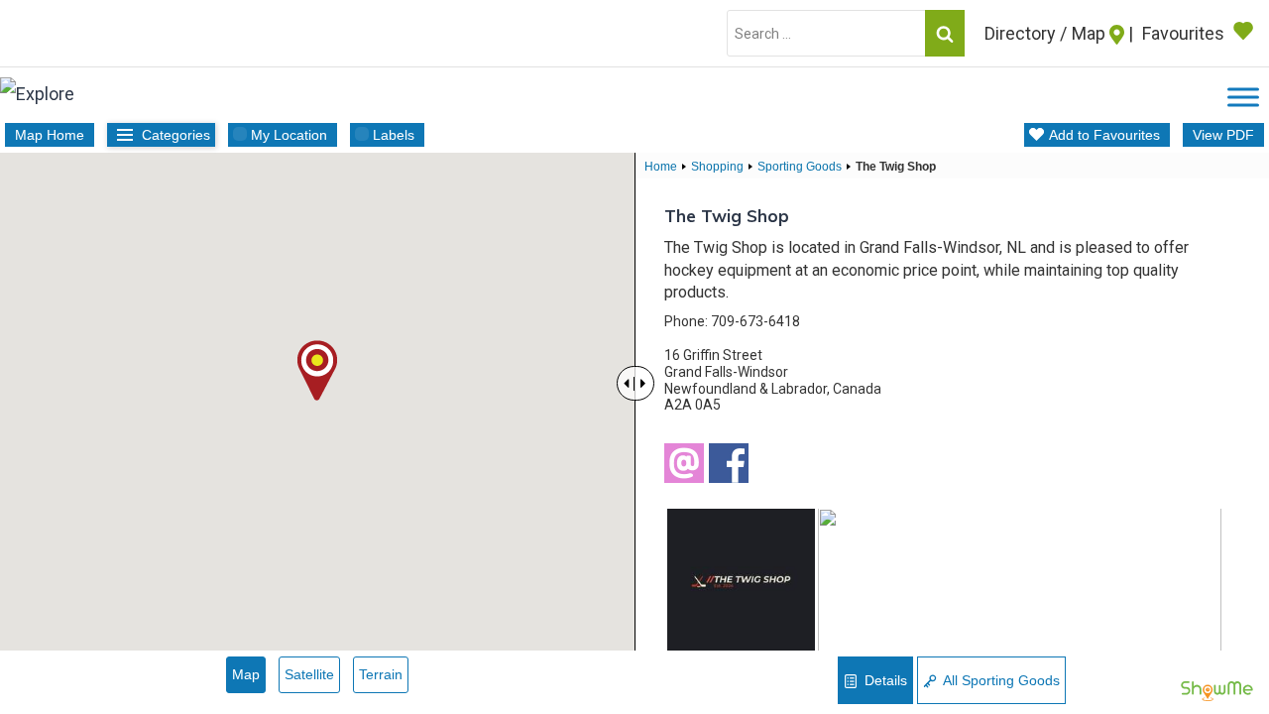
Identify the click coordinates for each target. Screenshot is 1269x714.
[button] (317, 370)
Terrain (381, 674)
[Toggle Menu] (1243, 97)
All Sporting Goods (1000, 680)
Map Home (49, 135)
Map (246, 674)
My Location (289, 135)
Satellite (309, 674)
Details (884, 680)
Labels (393, 135)
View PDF (1223, 135)
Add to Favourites (1104, 135)
